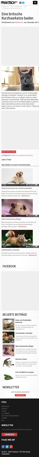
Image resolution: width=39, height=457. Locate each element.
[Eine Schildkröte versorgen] (8, 376)
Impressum (5, 406)
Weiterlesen (8, 152)
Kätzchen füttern (21, 359)
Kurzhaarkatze (21, 155)
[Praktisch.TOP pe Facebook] (20, 2)
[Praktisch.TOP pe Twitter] (23, 2)
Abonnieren (20, 395)
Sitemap (4, 418)
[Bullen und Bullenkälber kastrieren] (8, 324)
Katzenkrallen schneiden (10, 250)
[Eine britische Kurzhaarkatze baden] (9, 2)
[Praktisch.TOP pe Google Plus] (11, 447)
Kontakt (4, 409)
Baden (13, 155)
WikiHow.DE (18, 22)
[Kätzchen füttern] (8, 363)
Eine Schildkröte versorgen (24, 372)
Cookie (4, 411)
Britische (30, 155)
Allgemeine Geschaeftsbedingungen (10, 414)
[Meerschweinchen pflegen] (20, 208)
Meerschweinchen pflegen (11, 219)
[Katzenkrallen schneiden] (20, 239)
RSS (3, 420)
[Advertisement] (19, 46)
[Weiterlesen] (25, 196)
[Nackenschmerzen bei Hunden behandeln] (20, 177)
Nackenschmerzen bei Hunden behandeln (17, 188)
